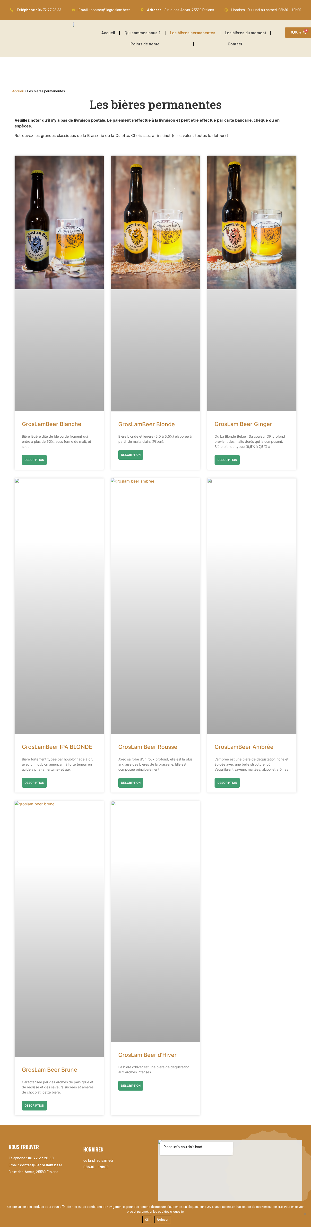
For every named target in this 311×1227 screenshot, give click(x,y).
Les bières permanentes (192, 33)
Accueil (108, 33)
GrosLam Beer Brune (49, 1069)
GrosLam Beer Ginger (243, 424)
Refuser (162, 1219)
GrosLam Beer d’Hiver (147, 1055)
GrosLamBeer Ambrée (244, 746)
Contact (235, 44)
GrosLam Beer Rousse (147, 746)
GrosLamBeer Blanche (51, 424)
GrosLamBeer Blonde (146, 424)
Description (34, 460)
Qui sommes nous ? (142, 33)
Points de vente (145, 44)
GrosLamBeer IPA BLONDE (57, 746)
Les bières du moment (245, 33)
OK (147, 1219)
